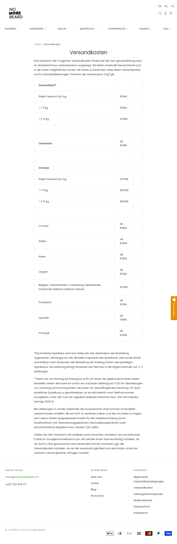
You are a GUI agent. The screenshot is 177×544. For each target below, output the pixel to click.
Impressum (141, 513)
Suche (95, 483)
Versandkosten (143, 487)
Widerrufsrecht (143, 500)
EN (166, 6)
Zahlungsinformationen (148, 494)
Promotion (97, 496)
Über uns (96, 477)
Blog (93, 489)
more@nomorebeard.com (22, 477)
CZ (172, 6)
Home (38, 44)
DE (159, 6)
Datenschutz (142, 506)
